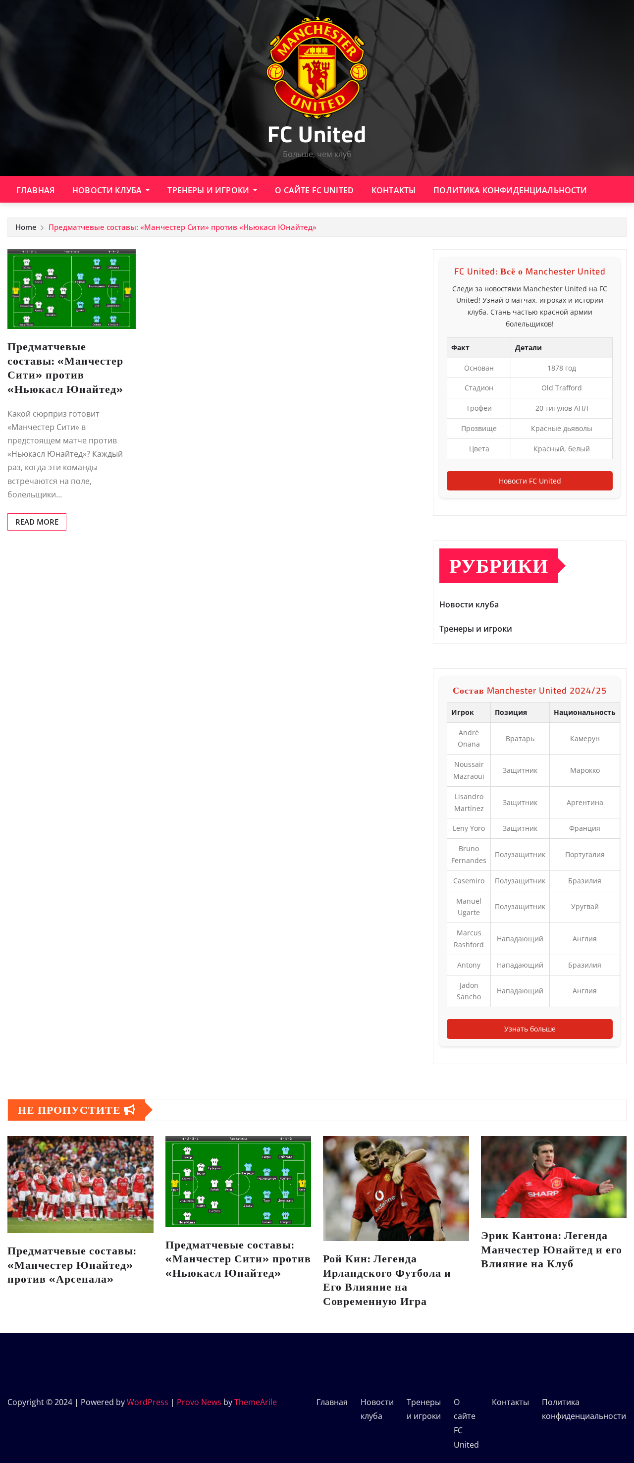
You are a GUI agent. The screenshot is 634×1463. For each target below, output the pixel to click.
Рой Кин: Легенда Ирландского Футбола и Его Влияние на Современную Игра (387, 1279)
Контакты (393, 190)
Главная (35, 190)
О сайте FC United (314, 190)
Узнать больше (530, 1028)
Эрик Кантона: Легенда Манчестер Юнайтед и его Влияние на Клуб (551, 1249)
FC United (317, 133)
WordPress (147, 1402)
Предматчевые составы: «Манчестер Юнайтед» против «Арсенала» (71, 1264)
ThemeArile (255, 1402)
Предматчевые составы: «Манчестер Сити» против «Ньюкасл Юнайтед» (183, 227)
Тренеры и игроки (209, 190)
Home (26, 227)
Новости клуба (108, 190)
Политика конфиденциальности (510, 190)
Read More (36, 522)
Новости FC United (530, 481)
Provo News (199, 1402)
